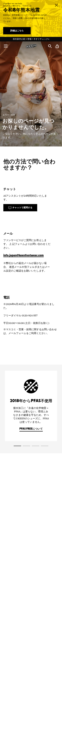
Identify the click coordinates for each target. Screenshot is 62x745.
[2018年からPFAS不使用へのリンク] (31, 406)
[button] (5, 46)
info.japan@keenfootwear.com (23, 255)
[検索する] (50, 46)
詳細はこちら (17, 31)
